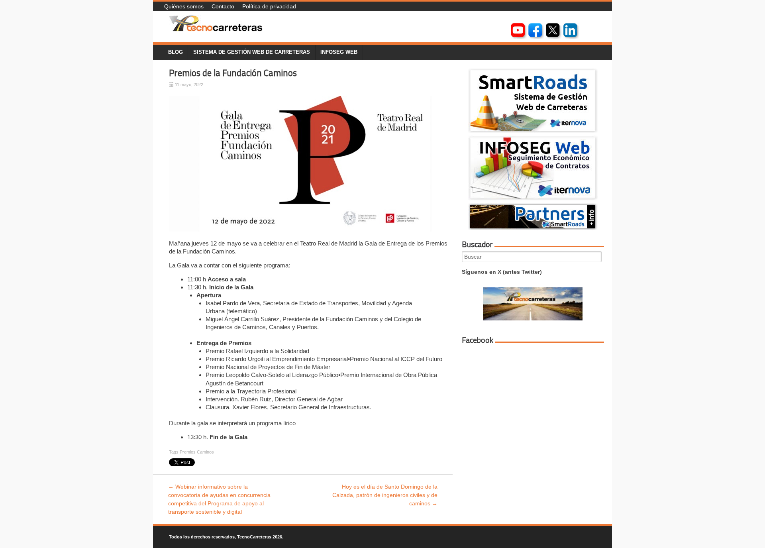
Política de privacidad (269, 6)
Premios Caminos (197, 452)
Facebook (477, 340)
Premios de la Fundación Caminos (233, 73)
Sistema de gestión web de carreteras (251, 52)
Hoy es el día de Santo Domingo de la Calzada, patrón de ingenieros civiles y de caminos (384, 495)
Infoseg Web (338, 52)
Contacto (223, 6)
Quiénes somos (184, 6)
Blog (175, 52)
